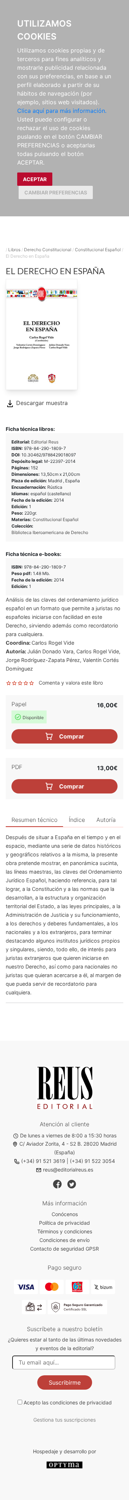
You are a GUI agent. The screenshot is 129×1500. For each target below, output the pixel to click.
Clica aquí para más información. (61, 110)
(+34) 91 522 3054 (92, 1161)
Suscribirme (65, 1382)
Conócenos (65, 1214)
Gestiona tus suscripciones (64, 1420)
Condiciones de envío (64, 1240)
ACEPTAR (35, 179)
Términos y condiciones (64, 1231)
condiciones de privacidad (81, 1402)
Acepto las (68, 1402)
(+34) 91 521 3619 (43, 1161)
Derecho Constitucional (47, 249)
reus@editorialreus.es (68, 1170)
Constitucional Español (98, 249)
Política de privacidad (64, 1223)
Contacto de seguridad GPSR (64, 1249)
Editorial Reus (44, 442)
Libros (14, 249)
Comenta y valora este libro (71, 683)
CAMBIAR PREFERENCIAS (55, 192)
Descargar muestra (41, 402)
